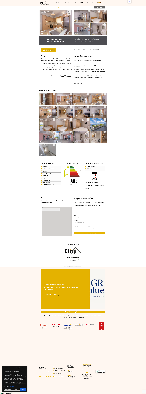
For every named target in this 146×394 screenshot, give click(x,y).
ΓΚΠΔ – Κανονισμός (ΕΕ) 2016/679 (45, 376)
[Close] (26, 367)
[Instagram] (84, 374)
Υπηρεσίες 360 (79, 3)
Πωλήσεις (58, 3)
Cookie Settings (8, 389)
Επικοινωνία (90, 3)
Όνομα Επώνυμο (77, 210)
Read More (12, 386)
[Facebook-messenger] (90, 374)
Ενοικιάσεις (68, 3)
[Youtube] (85, 374)
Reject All (16, 389)
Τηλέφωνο (76, 220)
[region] (14, 379)
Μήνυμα (75, 225)
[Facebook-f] (82, 374)
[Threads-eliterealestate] (87, 374)
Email (75, 215)
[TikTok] (89, 374)
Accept (23, 389)
